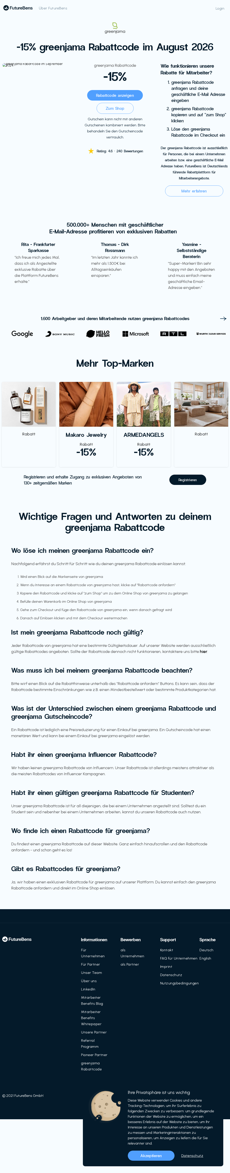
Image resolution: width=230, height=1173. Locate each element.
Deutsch (206, 950)
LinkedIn (88, 989)
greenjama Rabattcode (91, 1066)
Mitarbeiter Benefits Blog (92, 1000)
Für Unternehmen (93, 953)
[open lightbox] (36, 65)
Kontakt (166, 950)
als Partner (130, 964)
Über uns (89, 981)
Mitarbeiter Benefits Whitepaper (91, 1018)
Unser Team (91, 973)
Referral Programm (90, 1043)
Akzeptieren (151, 1155)
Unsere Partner (94, 1032)
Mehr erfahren (194, 190)
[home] (18, 8)
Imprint (166, 966)
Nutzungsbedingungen (179, 983)
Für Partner (90, 964)
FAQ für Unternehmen (179, 958)
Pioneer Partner (94, 1055)
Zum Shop (115, 108)
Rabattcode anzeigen (115, 95)
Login (220, 8)
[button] (223, 318)
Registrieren (188, 480)
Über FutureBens (53, 8)
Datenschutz (171, 975)
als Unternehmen (132, 953)
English (205, 958)
